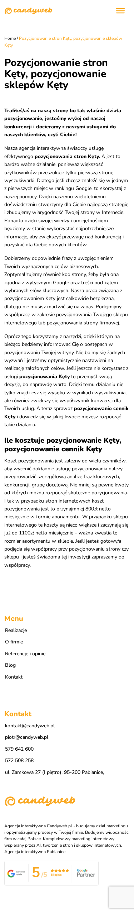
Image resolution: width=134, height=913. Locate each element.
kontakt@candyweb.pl (30, 725)
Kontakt (14, 677)
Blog (10, 665)
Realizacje (16, 630)
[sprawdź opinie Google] (51, 872)
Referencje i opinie (25, 653)
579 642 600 (19, 749)
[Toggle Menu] (120, 10)
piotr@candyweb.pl (26, 737)
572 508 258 (19, 760)
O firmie (14, 641)
